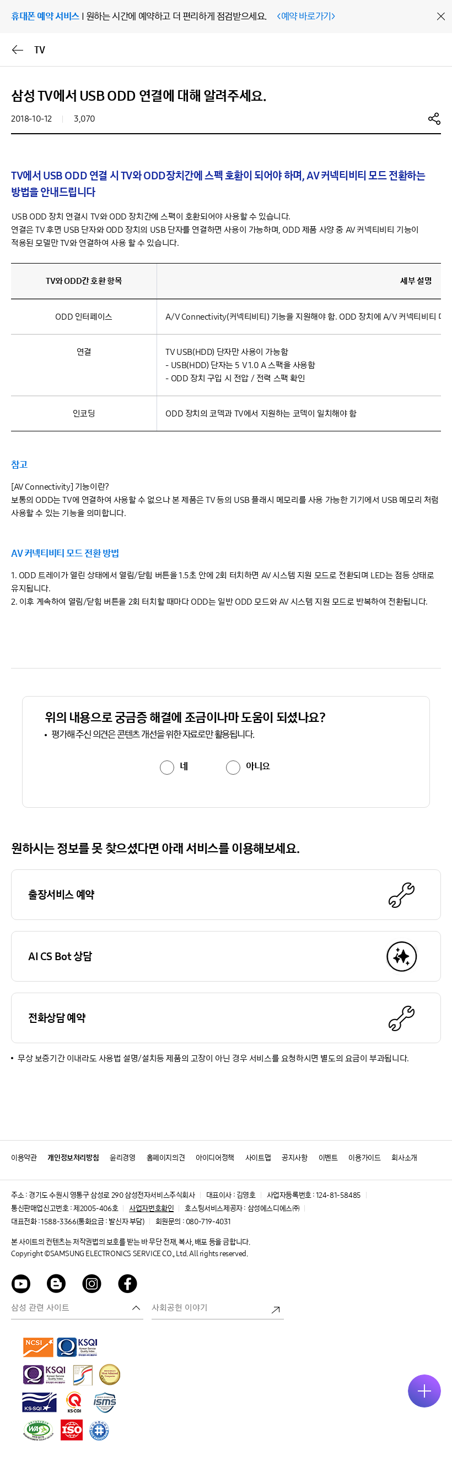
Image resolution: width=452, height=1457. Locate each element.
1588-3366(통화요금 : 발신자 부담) (92, 1221)
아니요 (258, 766)
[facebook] (128, 1285)
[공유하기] (434, 118)
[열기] (424, 1390)
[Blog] (57, 1285)
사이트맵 (258, 1158)
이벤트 (328, 1158)
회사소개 (404, 1158)
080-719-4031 (208, 1221)
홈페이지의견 (166, 1158)
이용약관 (23, 1158)
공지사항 (294, 1158)
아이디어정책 (215, 1158)
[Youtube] (21, 1285)
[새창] (38, 1347)
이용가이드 (364, 1158)
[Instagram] (92, 1285)
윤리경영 (122, 1158)
